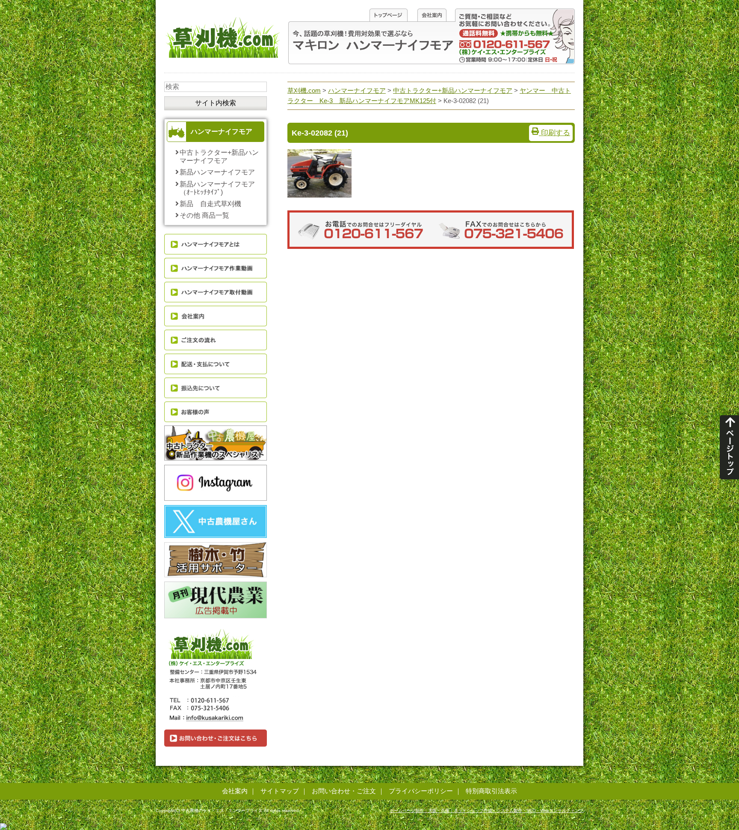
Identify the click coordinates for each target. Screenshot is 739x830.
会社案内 (235, 791)
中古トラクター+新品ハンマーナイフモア (219, 156)
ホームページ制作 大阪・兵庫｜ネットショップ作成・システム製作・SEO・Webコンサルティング (486, 810)
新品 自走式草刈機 (210, 203)
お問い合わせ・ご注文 (344, 791)
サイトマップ (279, 791)
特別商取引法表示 (491, 791)
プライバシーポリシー (421, 791)
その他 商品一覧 (204, 215)
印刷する (554, 132)
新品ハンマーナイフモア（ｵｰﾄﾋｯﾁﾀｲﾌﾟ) (217, 188)
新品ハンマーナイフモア (217, 172)
